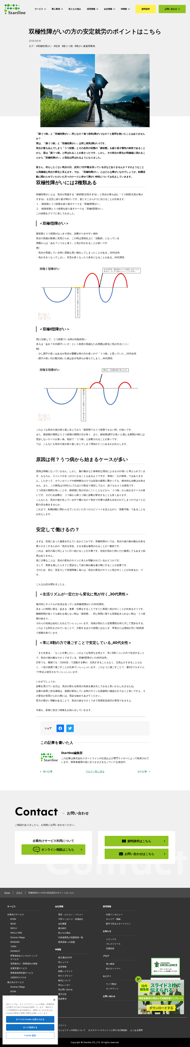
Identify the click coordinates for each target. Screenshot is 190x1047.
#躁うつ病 (67, 46)
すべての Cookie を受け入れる (30, 1019)
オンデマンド (112, 988)
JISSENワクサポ (18, 977)
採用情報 (107, 906)
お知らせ (107, 931)
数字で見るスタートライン (118, 923)
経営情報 (62, 966)
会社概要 (62, 923)
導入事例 (110, 964)
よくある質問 (136, 1030)
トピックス (111, 939)
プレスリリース (113, 943)
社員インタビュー (114, 914)
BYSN (13, 919)
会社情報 (59, 906)
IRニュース (63, 962)
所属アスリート (59, 1025)
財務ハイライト (65, 971)
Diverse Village (17, 937)
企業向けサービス (15, 914)
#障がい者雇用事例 (85, 46)
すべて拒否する (30, 1027)
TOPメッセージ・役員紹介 (70, 919)
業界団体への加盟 (66, 942)
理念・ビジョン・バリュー (70, 914)
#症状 (57, 46)
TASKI (13, 946)
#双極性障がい (44, 46)
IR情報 (58, 949)
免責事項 (62, 998)
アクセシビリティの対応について (69, 1030)
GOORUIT (15, 951)
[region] (30, 1020)
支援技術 (110, 948)
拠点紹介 (62, 928)
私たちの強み (64, 932)
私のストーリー (113, 968)
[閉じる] (54, 1000)
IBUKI (13, 923)
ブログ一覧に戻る (95, 771)
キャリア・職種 (113, 919)
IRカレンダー (64, 985)
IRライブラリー (65, 975)
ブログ (19, 892)
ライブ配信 (111, 984)
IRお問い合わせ (65, 989)
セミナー (107, 976)
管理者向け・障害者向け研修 (23, 963)
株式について (64, 980)
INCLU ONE (16, 932)
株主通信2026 (65, 957)
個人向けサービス (15, 982)
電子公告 (62, 994)
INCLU (13, 928)
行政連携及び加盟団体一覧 (70, 937)
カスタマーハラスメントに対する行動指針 (108, 1030)
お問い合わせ (109, 996)
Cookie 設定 (30, 1035)
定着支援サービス (18, 968)
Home (7, 892)
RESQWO (15, 942)
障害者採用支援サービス (21, 973)
